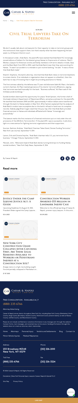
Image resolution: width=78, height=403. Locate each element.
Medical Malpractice (30, 336)
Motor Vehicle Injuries (11, 336)
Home (5, 21)
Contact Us (70, 331)
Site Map (6, 381)
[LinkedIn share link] (73, 158)
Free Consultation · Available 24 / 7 (59, 4)
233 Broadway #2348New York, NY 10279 (14, 350)
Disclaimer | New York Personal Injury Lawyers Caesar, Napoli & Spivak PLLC (29, 376)
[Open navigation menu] (73, 12)
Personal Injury (27, 331)
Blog (11, 21)
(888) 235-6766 (12, 304)
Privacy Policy (18, 381)
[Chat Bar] (39, 400)
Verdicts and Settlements (46, 331)
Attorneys (15, 331)
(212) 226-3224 (48, 362)
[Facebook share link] (62, 158)
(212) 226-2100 (48, 349)
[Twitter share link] (68, 158)
